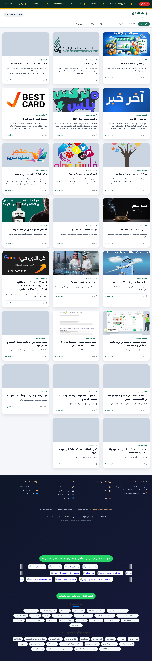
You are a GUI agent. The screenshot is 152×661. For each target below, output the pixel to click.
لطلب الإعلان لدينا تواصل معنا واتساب (76, 595)
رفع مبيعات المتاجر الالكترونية (127, 615)
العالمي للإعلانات (55, 639)
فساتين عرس (81, 620)
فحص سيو (22, 644)
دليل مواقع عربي (71, 639)
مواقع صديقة (133, 639)
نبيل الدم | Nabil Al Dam (106, 4)
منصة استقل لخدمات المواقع (102, 509)
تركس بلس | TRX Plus (85, 119)
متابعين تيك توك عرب (49, 610)
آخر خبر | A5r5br (25, 4)
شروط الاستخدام (75, 520)
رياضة (91, 24)
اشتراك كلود (52, 620)
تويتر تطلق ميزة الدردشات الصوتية (27, 396)
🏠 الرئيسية (107, 487)
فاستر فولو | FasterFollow (82, 174)
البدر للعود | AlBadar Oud (133, 230)
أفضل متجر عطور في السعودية (29, 230)
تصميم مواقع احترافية (65, 509)
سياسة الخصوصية (86, 520)
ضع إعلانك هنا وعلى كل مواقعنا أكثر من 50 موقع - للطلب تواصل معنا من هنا (76, 558)
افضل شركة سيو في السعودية (35, 639)
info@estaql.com (29, 490)
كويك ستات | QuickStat (84, 230)
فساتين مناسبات (96, 620)
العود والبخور (35, 615)
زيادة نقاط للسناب (31, 610)
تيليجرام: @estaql (29, 494)
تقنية (121, 24)
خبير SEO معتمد (83, 509)
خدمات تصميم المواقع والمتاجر (86, 649)
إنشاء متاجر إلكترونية (46, 509)
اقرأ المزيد (109, 77)
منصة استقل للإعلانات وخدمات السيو (59, 649)
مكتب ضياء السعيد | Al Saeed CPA (55, 4)
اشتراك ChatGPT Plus (130, 620)
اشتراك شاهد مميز (112, 620)
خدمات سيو (110, 639)
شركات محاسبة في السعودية (117, 610)
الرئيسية (143, 24)
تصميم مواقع (52, 644)
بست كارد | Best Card (35, 119)
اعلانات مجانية (97, 639)
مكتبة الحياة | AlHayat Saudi (131, 174)
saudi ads (84, 639)
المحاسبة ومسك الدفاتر (96, 610)
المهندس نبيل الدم (127, 644)
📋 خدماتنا (107, 491)
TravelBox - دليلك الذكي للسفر (130, 282)
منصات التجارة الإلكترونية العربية (71, 644)
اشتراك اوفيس (76, 625)
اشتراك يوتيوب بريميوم (35, 620)
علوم (102, 24)
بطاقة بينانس (18, 620)
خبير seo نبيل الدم (92, 644)
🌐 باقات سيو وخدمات (66, 498)
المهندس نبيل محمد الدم (83, 615)
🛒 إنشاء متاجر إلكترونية (66, 495)
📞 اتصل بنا (107, 495)
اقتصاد (132, 24)
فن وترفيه (80, 24)
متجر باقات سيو (38, 649)
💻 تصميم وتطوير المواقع (65, 491)
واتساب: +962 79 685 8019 (26, 487)
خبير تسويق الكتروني (109, 644)
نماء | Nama (83, 4)
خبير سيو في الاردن (37, 644)
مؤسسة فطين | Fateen (84, 282)
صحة (111, 24)
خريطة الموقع (65, 520)
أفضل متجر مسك (20, 615)
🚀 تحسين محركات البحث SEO (64, 487)
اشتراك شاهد (64, 610)
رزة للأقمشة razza (66, 620)
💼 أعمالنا (107, 498)
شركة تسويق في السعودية (104, 615)
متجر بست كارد (79, 610)
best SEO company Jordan (110, 649)
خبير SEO (122, 639)
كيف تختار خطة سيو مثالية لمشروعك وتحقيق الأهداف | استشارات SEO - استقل (31, 286)
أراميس (46, 615)
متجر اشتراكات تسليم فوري (31, 174)
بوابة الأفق (17, 639)
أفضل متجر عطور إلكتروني (62, 615)
